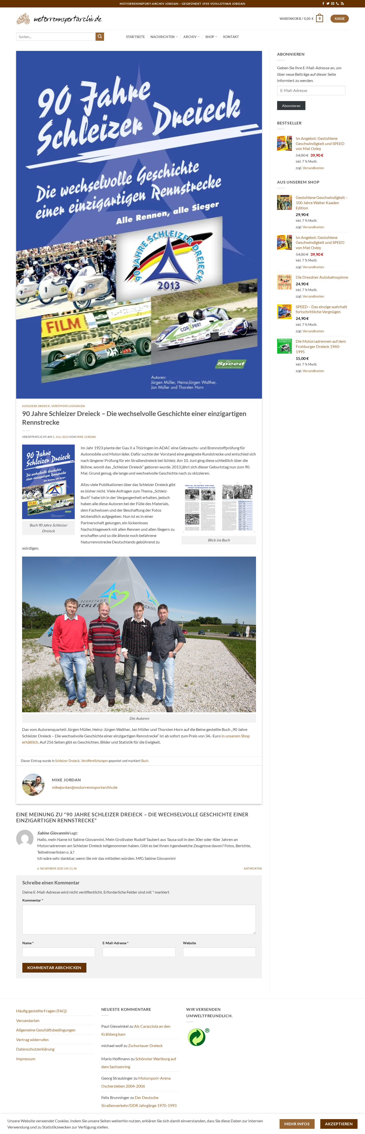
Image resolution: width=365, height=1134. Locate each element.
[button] (301, 19)
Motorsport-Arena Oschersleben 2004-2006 (136, 1082)
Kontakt (231, 37)
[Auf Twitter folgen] (328, 3)
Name (28, 943)
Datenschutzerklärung (35, 1049)
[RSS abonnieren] (342, 3)
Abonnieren (291, 106)
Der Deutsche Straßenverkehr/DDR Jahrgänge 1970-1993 (139, 1101)
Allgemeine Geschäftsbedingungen (45, 1029)
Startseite (135, 37)
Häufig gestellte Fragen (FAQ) (41, 1010)
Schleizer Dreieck (36, 406)
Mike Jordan (86, 436)
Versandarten (27, 1020)
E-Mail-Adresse (116, 943)
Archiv (189, 37)
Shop (209, 37)
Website (189, 943)
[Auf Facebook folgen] (323, 3)
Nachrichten (162, 37)
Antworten (253, 868)
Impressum (25, 1058)
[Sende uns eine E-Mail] (332, 3)
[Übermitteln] (100, 37)
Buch (144, 761)
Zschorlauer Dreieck (145, 1045)
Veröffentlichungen (68, 406)
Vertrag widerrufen (32, 1039)
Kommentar (32, 900)
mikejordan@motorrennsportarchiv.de (84, 787)
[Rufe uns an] (337, 3)
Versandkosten (313, 168)
